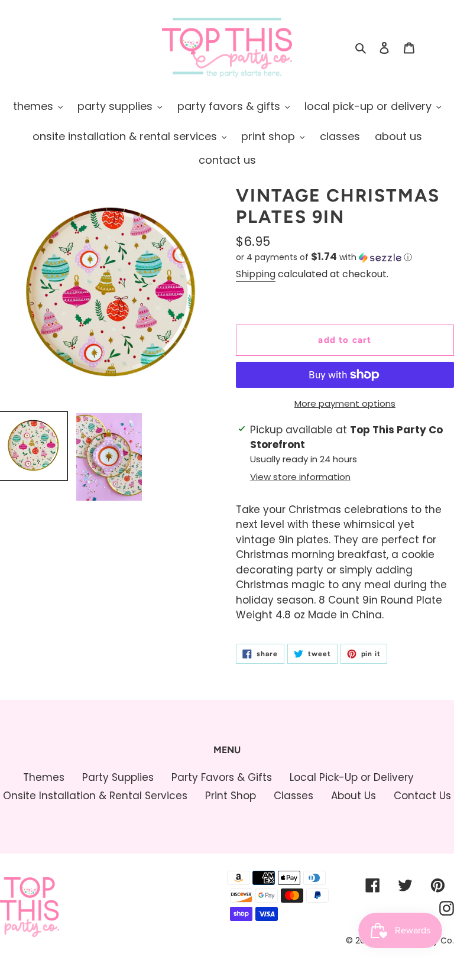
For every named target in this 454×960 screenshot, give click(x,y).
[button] (324, 257)
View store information (300, 477)
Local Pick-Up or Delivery (352, 777)
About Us (353, 796)
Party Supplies (118, 777)
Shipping (255, 274)
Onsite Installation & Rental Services (95, 796)
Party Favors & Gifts (221, 777)
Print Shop (230, 796)
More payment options (344, 403)
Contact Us (422, 796)
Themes (43, 777)
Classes (293, 796)
